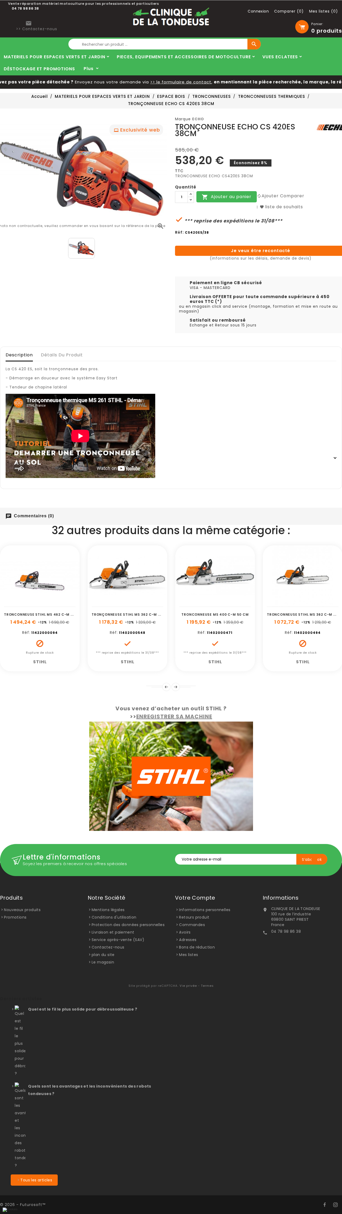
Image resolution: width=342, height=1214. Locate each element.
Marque (183, 119)
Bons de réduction (197, 947)
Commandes (192, 924)
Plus (89, 68)
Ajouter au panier (226, 197)
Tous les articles (36, 1180)
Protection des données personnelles (128, 924)
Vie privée (188, 986)
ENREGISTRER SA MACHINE (174, 716)
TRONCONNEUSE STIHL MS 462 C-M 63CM (42, 614)
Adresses (187, 939)
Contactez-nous (108, 947)
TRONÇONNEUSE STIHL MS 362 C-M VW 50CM (134, 614)
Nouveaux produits (22, 909)
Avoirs (185, 932)
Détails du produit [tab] (62, 355)
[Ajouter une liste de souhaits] (34, 604)
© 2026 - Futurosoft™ (22, 1204)
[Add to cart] (109, 604)
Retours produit (194, 917)
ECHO (198, 119)
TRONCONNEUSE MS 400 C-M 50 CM (214, 614)
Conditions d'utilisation (114, 917)
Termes (207, 986)
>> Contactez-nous (36, 29)
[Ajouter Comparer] (46, 604)
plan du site (103, 954)
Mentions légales (108, 909)
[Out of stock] (22, 604)
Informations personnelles (204, 909)
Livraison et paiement (113, 932)
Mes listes (188, 954)
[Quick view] (58, 604)
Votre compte (195, 897)
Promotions (15, 917)
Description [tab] (19, 355)
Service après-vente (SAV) (118, 939)
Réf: (179, 232)
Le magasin (103, 962)
